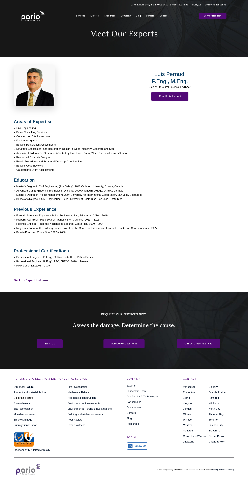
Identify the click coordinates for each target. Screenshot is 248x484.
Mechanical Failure (78, 392)
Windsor (187, 419)
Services (80, 16)
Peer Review (75, 419)
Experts (94, 16)
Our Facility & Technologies (142, 396)
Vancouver (189, 387)
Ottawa (187, 414)
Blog (138, 16)
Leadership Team (137, 391)
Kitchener (214, 403)
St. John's (214, 430)
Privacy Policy (218, 470)
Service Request (212, 16)
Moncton (188, 430)
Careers (150, 16)
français (196, 4)
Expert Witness (76, 425)
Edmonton (189, 392)
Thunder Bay (216, 414)
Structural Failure (24, 387)
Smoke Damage (23, 419)
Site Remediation (23, 408)
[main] (124, 242)
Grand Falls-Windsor (195, 436)
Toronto (213, 419)
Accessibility (229, 470)
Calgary (213, 387)
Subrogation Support (25, 425)
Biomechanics (22, 403)
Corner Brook (216, 436)
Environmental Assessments (84, 403)
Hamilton (214, 397)
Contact (164, 16)
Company (126, 16)
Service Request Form (124, 343)
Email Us (50, 343)
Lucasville (188, 441)
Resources (110, 16)
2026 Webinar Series (215, 4)
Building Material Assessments (85, 414)
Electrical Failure (23, 397)
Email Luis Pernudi (170, 96)
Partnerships (134, 402)
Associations (134, 407)
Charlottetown (217, 441)
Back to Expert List (27, 280)
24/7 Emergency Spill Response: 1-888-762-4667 (159, 4)
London (187, 408)
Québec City (216, 425)
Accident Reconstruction (82, 397)
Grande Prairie (217, 392)
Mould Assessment (24, 414)
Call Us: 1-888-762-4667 (198, 343)
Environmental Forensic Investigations (90, 408)
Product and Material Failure (30, 392)
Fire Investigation (78, 387)
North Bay (214, 408)
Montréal (188, 425)
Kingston (188, 403)
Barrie (186, 397)
